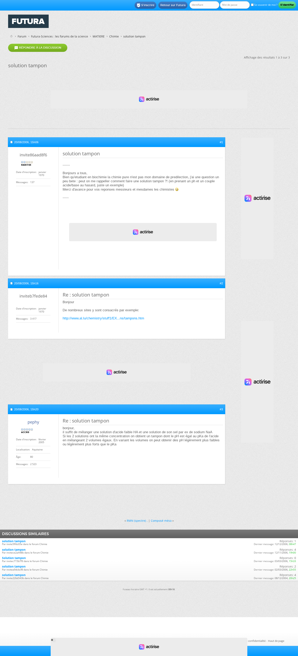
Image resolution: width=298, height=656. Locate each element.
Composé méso (161, 521)
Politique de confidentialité (249, 641)
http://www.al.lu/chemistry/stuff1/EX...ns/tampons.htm (103, 318)
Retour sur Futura (172, 5)
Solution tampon (14, 558)
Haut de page (276, 641)
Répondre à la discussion (37, 48)
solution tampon (14, 541)
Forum (22, 36)
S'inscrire (145, 5)
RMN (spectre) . (137, 521)
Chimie (114, 36)
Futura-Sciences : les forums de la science (59, 36)
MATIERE (99, 36)
